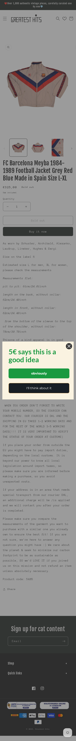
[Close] (69, 346)
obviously (39, 373)
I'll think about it (39, 388)
